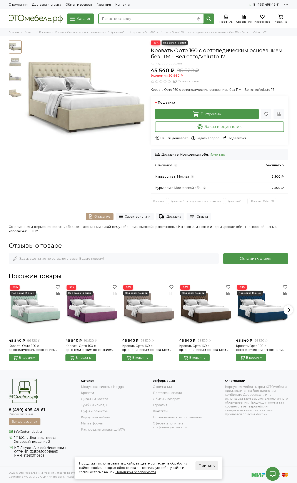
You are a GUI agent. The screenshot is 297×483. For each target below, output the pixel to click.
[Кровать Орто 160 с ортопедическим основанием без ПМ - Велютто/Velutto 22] (148, 310)
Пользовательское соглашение (177, 417)
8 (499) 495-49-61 (266, 5)
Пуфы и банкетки (94, 411)
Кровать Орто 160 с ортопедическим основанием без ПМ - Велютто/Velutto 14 (32, 348)
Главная (14, 32)
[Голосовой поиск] (198, 18)
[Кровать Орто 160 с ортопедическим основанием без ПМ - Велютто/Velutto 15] (91, 310)
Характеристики (137, 217)
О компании (18, 5)
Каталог (29, 32)
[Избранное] (266, 114)
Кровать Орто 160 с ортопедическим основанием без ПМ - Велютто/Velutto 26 (259, 348)
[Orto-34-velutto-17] (85, 101)
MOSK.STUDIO (33, 476)
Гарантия (104, 5)
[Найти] (209, 18)
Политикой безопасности (135, 472)
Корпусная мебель (95, 417)
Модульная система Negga (102, 387)
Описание (102, 217)
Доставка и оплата (46, 5)
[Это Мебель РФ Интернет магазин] (36, 19)
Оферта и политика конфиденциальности (170, 425)
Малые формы (92, 423)
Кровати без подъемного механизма (80, 32)
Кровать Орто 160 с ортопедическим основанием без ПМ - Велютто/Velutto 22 (145, 348)
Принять (207, 466)
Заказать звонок (24, 422)
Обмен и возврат (78, 5)
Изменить (217, 154)
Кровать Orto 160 (144, 32)
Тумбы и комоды (94, 405)
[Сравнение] (279, 114)
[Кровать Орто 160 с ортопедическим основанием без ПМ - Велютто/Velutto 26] (262, 310)
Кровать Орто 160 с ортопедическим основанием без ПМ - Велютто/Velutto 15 (88, 348)
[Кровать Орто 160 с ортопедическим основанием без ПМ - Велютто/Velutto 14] (35, 310)
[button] (26, 102)
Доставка (173, 217)
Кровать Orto (119, 32)
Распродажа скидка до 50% (103, 429)
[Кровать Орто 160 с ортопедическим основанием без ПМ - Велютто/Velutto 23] (205, 310)
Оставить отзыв (256, 258)
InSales (70, 476)
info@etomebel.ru (28, 432)
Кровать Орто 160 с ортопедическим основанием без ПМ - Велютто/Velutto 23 (202, 348)
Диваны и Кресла (94, 399)
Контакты (122, 5)
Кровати (45, 32)
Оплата (202, 217)
